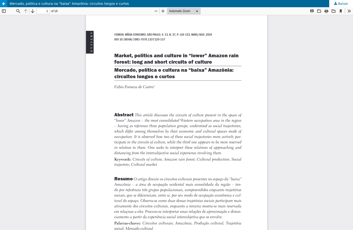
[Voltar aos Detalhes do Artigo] (3, 3)
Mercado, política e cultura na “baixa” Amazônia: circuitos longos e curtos (69, 3)
